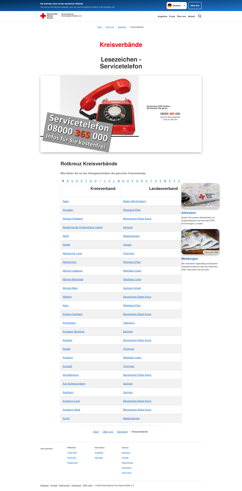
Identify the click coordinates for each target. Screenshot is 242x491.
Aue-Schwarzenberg (74, 383)
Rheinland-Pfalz (132, 210)
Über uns (181, 16)
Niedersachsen (131, 236)
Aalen (66, 201)
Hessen (127, 244)
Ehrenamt (71, 457)
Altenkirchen (69, 262)
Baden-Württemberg (134, 201)
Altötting (67, 296)
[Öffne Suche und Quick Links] (200, 16)
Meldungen (190, 258)
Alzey (66, 305)
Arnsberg (68, 357)
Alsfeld (66, 244)
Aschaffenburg (71, 375)
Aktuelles (99, 457)
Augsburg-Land (71, 401)
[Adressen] (200, 195)
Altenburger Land (72, 253)
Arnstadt (67, 366)
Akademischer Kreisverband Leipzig (83, 227)
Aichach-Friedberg (73, 218)
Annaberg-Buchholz (74, 331)
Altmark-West (70, 288)
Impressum (127, 467)
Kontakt (125, 457)
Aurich (66, 418)
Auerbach (68, 392)
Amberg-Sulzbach (73, 314)
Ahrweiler (68, 210)
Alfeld (66, 236)
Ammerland (69, 322)
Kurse (172, 16)
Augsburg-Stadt (71, 409)
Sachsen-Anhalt (132, 288)
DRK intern (127, 472)
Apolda (66, 349)
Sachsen (128, 227)
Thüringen (128, 253)
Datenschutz (127, 462)
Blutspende (72, 462)
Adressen (189, 212)
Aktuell (191, 16)
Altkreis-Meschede (73, 279)
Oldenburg (129, 322)
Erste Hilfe (72, 452)
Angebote (162, 16)
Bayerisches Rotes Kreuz (137, 218)
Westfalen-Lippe (132, 270)
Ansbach (67, 340)
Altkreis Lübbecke (72, 270)
